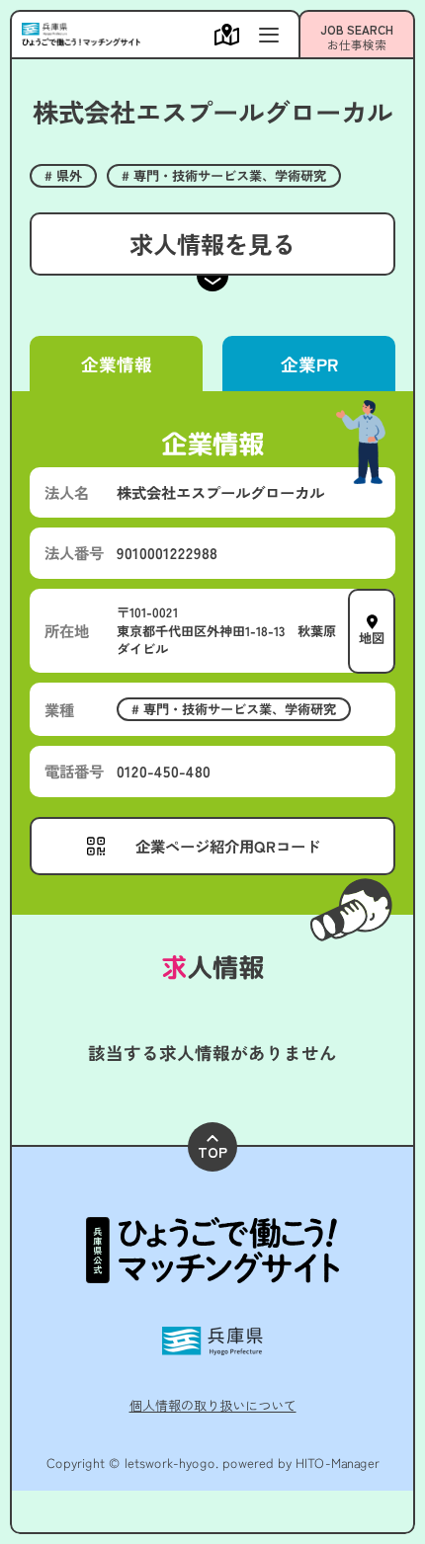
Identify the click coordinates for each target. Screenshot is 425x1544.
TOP (212, 1152)
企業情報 (115, 364)
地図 (371, 637)
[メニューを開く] (231, 34)
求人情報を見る (212, 243)
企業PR (308, 364)
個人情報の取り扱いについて (213, 1405)
